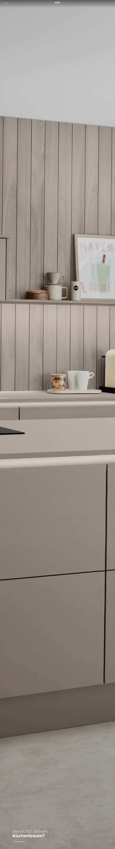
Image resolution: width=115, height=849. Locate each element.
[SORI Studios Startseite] (57, 3)
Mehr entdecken (19, 841)
